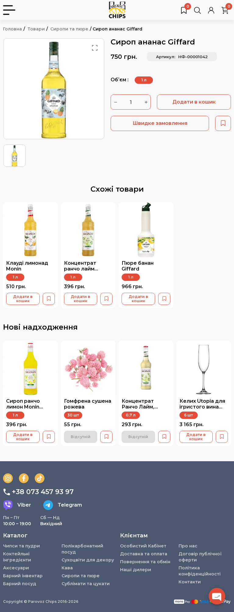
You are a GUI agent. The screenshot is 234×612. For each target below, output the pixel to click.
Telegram (70, 505)
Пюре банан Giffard (138, 266)
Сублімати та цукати (86, 583)
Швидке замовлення (160, 123)
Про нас (188, 546)
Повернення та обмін (145, 561)
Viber (24, 505)
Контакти (190, 582)
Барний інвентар (23, 575)
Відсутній (80, 436)
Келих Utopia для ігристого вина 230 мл (202, 407)
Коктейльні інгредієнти (17, 557)
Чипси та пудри (21, 546)
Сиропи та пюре (69, 29)
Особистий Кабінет (143, 546)
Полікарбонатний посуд (82, 549)
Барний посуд (19, 583)
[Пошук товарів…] (197, 10)
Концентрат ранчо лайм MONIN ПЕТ (80, 269)
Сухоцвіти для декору (88, 560)
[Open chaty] (217, 596)
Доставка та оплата (143, 554)
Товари (36, 29)
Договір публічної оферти (200, 557)
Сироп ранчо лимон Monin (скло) (23, 407)
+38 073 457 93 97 (43, 492)
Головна (12, 29)
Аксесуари (16, 568)
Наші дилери (135, 569)
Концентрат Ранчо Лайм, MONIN (138, 407)
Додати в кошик (194, 102)
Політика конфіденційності (200, 571)
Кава (67, 568)
